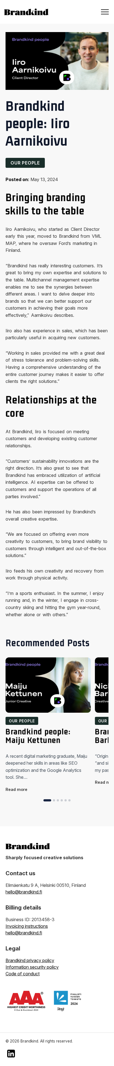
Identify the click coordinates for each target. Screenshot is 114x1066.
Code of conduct (23, 973)
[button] (47, 800)
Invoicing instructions (27, 926)
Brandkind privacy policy (30, 960)
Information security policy (32, 967)
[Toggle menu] (105, 11)
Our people (25, 163)
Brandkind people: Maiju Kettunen (38, 736)
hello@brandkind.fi (24, 892)
